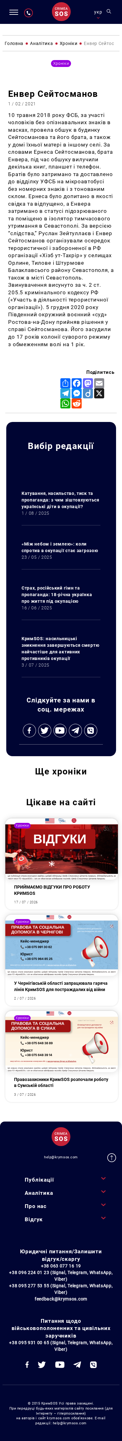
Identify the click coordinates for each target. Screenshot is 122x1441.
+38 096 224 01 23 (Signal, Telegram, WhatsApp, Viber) (61, 1276)
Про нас (36, 1206)
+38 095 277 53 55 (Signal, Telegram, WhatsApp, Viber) (61, 1289)
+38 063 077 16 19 (61, 1265)
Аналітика (39, 1193)
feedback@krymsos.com (61, 1298)
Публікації (39, 1180)
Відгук (34, 1219)
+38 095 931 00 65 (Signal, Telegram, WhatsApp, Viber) (61, 1346)
